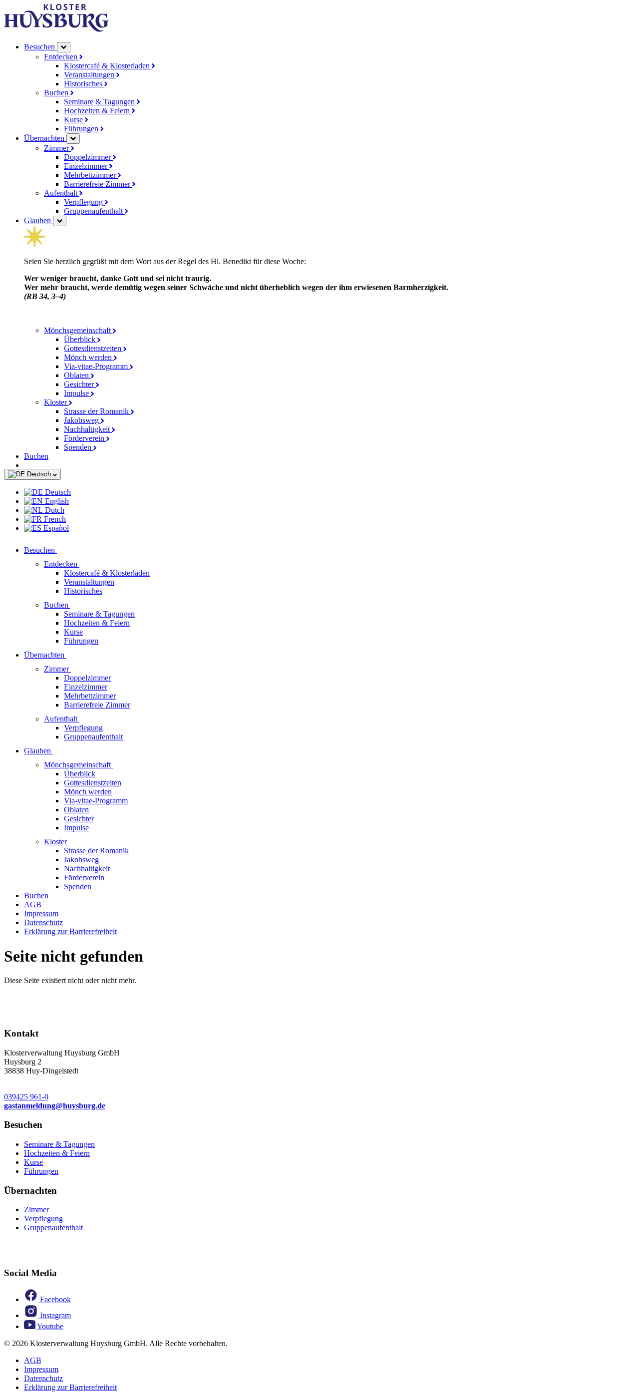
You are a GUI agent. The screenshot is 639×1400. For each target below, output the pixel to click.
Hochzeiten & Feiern (98, 110)
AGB (32, 904)
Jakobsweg (82, 420)
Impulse (77, 393)
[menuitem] (329, 492)
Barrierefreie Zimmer (98, 184)
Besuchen (40, 46)
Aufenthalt (61, 193)
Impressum (41, 913)
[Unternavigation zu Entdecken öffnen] (85, 564)
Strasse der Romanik (97, 411)
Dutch (53, 510)
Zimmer (57, 148)
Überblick (80, 339)
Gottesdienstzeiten (93, 348)
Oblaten (77, 375)
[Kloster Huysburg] (56, 29)
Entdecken (61, 56)
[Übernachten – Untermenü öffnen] (73, 138)
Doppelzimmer (88, 157)
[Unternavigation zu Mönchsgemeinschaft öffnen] (119, 764)
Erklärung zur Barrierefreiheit (70, 931)
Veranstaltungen (90, 74)
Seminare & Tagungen (100, 101)
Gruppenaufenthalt (94, 211)
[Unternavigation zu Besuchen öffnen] (63, 550)
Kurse (74, 119)
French (54, 519)
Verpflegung (84, 202)
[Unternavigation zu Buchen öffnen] (76, 605)
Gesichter (80, 384)
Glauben (38, 220)
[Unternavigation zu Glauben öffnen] (59, 750)
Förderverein (85, 438)
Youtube (49, 1326)
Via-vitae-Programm (97, 366)
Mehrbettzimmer (91, 175)
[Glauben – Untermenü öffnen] (59, 221)
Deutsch (39, 474)
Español (55, 528)
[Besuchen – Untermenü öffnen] (63, 47)
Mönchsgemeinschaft (78, 330)
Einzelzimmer (86, 166)
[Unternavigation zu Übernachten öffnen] (72, 655)
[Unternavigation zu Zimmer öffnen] (77, 669)
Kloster (56, 402)
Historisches (84, 83)
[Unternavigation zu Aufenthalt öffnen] (85, 718)
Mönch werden (89, 357)
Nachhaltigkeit (88, 429)
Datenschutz (43, 922)
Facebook (54, 1299)
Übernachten (45, 138)
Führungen (82, 128)
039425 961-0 (26, 1096)
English (56, 501)
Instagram (54, 1315)
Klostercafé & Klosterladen (108, 65)
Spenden (78, 447)
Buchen (57, 92)
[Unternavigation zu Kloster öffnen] (75, 841)
